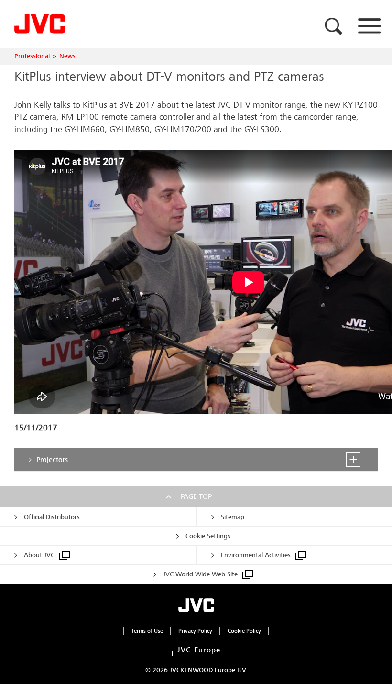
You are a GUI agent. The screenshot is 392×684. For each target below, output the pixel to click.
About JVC (39, 555)
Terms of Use (147, 631)
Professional (32, 56)
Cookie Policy (244, 631)
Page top (196, 496)
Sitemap (232, 517)
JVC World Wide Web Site (200, 574)
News (67, 56)
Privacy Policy (195, 631)
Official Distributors (52, 517)
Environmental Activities (256, 555)
